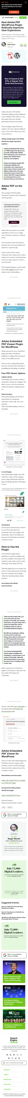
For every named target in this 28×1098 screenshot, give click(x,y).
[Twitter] (21, 1054)
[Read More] (14, 991)
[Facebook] (17, 1054)
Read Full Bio (14, 834)
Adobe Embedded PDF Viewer (10, 795)
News (4, 807)
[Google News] (7, 1054)
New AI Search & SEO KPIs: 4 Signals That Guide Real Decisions (12, 978)
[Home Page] (11, 17)
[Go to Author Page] (3, 44)
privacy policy (15, 892)
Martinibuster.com (14, 843)
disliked (11, 270)
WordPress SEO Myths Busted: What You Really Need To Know (13, 918)
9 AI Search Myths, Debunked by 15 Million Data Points (13, 1002)
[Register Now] (14, 967)
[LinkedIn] (10, 1054)
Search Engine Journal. (16, 1094)
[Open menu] (3, 17)
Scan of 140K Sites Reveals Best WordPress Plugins (12, 907)
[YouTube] (14, 1054)
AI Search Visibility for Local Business (13, 1026)
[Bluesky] (9, 1058)
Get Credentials (19, 706)
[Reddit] (15, 1058)
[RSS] (19, 1058)
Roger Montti (11, 44)
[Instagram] (12, 1058)
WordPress (9, 807)
